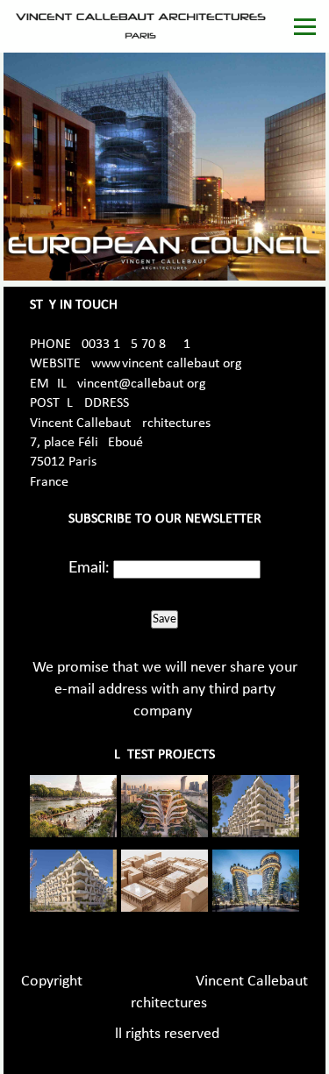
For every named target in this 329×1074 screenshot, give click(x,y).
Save (164, 619)
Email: (89, 568)
